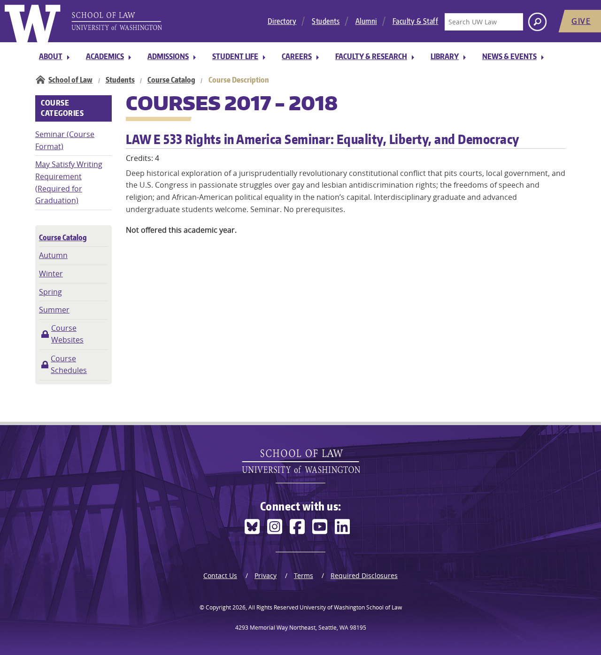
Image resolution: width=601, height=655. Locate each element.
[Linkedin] (342, 526)
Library (445, 56)
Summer (54, 310)
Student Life (235, 56)
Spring (50, 292)
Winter (51, 273)
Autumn (53, 255)
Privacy (265, 575)
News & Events (509, 56)
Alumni (366, 21)
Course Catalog (171, 79)
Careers (297, 56)
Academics (105, 56)
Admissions (168, 56)
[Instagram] (274, 526)
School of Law (70, 79)
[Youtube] (319, 526)
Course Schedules (69, 364)
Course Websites (67, 334)
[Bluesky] (252, 526)
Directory (282, 21)
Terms (303, 575)
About (50, 56)
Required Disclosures (364, 575)
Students (325, 21)
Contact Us (220, 575)
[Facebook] (297, 526)
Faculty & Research (371, 56)
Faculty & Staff (416, 21)
